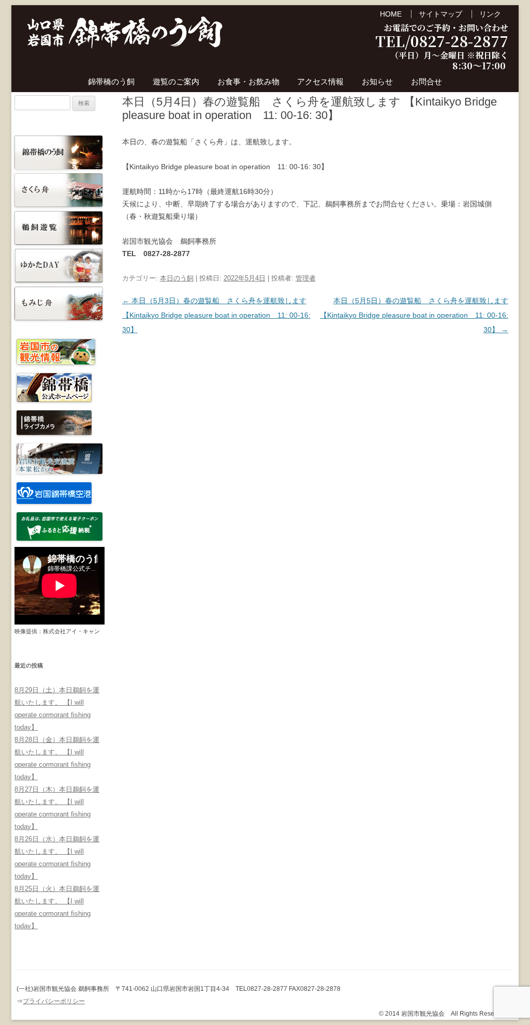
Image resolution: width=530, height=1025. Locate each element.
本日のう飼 (177, 278)
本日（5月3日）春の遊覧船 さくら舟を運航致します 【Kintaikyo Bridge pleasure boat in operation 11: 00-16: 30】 (216, 315)
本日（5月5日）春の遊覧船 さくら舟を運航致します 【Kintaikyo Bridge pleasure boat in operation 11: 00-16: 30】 (414, 315)
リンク (490, 14)
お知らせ (377, 81)
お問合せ (426, 81)
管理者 (306, 278)
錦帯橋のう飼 (111, 81)
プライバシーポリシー (54, 1001)
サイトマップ (440, 14)
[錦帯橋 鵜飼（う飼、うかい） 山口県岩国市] (125, 35)
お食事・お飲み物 (248, 81)
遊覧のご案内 (176, 81)
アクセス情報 (320, 81)
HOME (391, 14)
